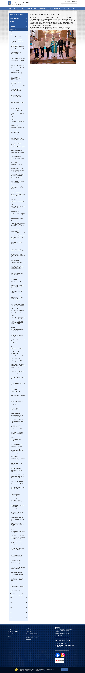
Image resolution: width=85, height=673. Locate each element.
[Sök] (75, 4)
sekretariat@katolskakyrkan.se (62, 637)
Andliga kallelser (29, 631)
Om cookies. (42, 670)
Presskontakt (28, 639)
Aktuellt (9, 634)
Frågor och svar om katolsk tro (32, 633)
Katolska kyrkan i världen (13, 629)
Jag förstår (64, 669)
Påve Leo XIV (28, 629)
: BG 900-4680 (62, 650)
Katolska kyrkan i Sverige (13, 631)
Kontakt (9, 636)
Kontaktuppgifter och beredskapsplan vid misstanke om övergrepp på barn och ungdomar (33, 636)
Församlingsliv (11, 633)
